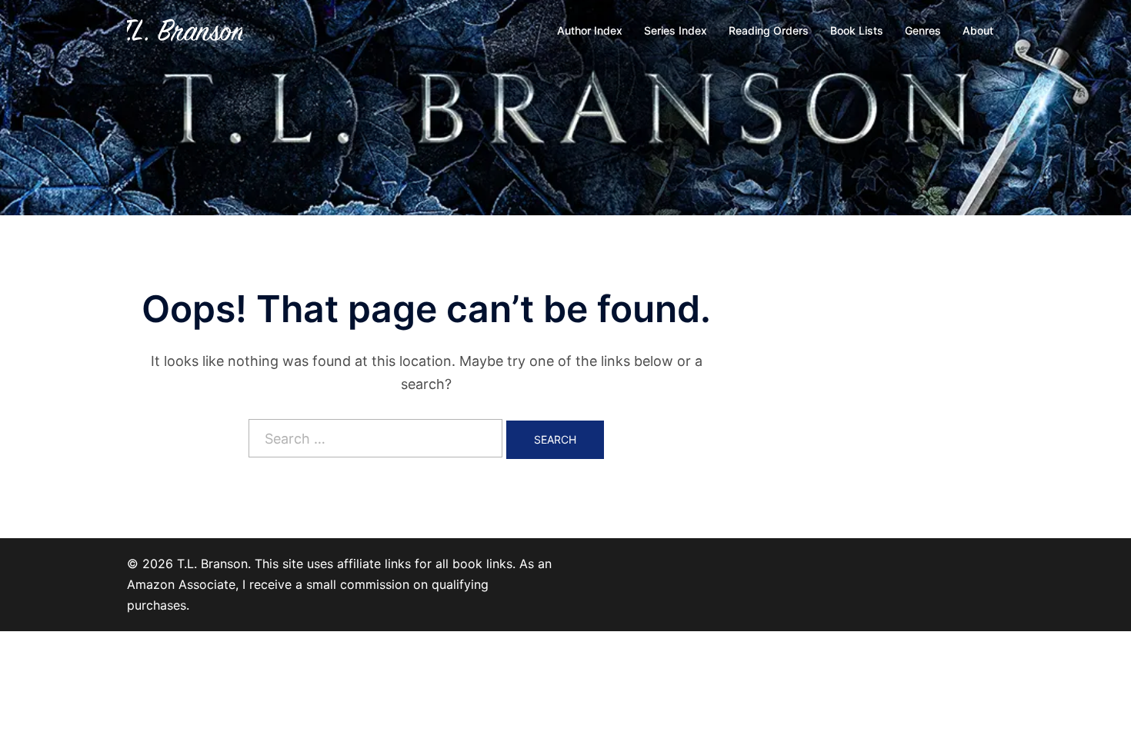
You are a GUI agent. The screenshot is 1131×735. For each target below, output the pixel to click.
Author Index (589, 30)
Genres (923, 30)
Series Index (675, 30)
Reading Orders (769, 30)
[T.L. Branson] (184, 30)
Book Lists (856, 30)
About (978, 30)
